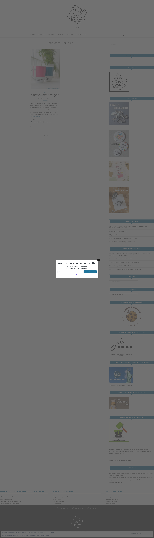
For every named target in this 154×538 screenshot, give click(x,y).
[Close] (98, 260)
